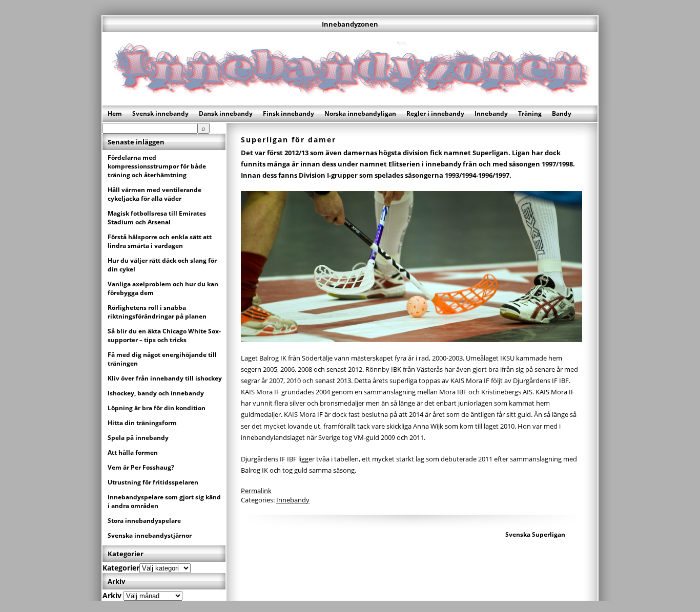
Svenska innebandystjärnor (150, 535)
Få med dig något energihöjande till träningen (162, 359)
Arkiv (111, 595)
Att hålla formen (133, 452)
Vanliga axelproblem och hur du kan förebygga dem (163, 288)
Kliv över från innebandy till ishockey (165, 378)
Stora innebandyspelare (144, 520)
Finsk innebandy (288, 113)
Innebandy (491, 113)
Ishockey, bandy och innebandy (156, 393)
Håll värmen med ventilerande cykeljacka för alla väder (154, 194)
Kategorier (120, 568)
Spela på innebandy (138, 437)
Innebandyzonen (350, 24)
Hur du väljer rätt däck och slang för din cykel (162, 264)
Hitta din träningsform (142, 422)
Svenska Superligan (535, 534)
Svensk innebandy (160, 113)
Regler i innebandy (435, 113)
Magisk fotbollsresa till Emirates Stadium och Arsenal (157, 217)
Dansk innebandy (226, 113)
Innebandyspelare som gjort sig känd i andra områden (164, 501)
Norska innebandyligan (360, 113)
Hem (115, 113)
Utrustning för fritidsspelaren (153, 482)
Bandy (561, 113)
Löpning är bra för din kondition (156, 408)
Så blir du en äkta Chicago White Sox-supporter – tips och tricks (164, 335)
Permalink (256, 490)
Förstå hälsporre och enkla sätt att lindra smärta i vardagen (160, 241)
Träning (530, 113)
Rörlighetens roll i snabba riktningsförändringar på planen (157, 312)
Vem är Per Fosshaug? (141, 467)
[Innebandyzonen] (350, 101)
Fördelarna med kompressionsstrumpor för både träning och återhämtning (157, 166)
